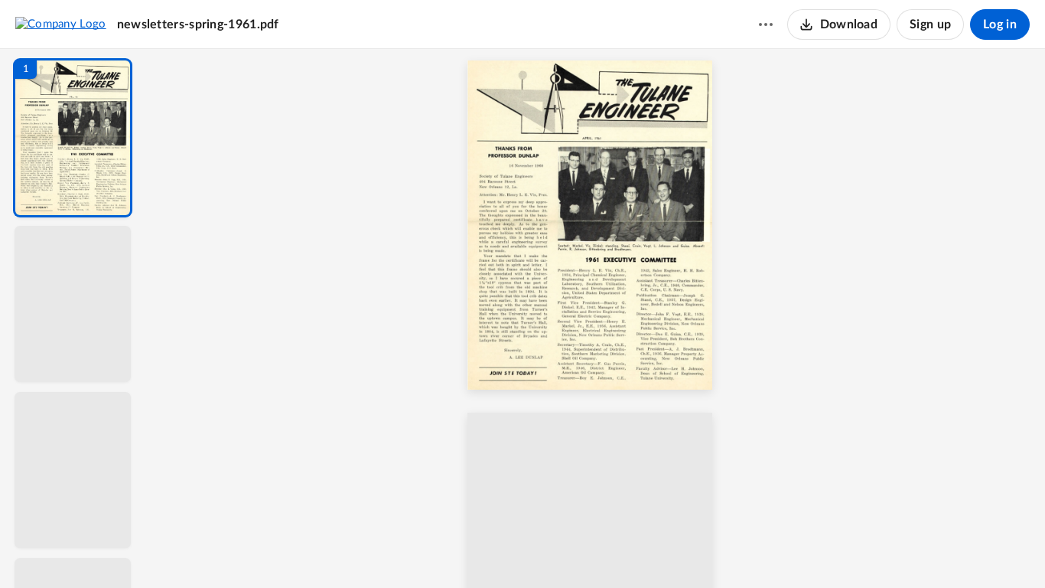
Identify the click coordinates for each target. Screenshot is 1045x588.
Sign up (930, 24)
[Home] (60, 23)
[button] (72, 137)
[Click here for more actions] (765, 24)
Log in (1000, 24)
